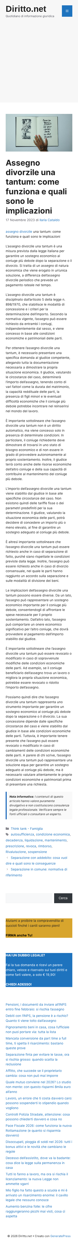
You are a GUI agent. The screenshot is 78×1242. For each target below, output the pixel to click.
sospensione (37, 852)
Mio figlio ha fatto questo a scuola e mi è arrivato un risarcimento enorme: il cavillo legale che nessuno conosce (37, 1195)
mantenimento (56, 840)
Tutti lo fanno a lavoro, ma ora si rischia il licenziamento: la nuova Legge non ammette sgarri (37, 1179)
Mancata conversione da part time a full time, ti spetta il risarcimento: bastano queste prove (36, 1043)
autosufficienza (22, 834)
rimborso (44, 846)
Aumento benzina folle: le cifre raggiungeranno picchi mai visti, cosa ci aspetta (35, 1211)
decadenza (14, 840)
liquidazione (34, 840)
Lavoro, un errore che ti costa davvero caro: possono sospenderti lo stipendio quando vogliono (39, 1103)
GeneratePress (60, 1236)
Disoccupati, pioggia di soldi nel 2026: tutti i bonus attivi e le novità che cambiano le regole (39, 1146)
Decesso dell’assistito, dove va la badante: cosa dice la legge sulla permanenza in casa (38, 1163)
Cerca (63, 898)
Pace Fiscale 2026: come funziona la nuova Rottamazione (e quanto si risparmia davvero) (39, 1130)
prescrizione (15, 846)
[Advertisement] (39, 63)
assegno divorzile (19, 231)
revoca (31, 846)
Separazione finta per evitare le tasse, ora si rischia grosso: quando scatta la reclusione (37, 1059)
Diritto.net (26, 9)
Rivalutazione (16, 852)
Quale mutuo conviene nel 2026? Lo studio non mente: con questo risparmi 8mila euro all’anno (38, 1087)
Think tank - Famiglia (27, 829)
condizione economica (53, 834)
